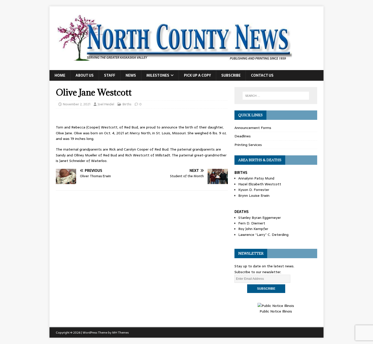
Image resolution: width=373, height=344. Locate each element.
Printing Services (248, 145)
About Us (85, 75)
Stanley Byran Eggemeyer (259, 217)
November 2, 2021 (76, 104)
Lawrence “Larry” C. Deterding (263, 234)
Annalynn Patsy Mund (256, 178)
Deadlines (242, 136)
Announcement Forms (252, 127)
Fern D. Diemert (251, 223)
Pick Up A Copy (197, 75)
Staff (109, 75)
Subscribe (231, 75)
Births (127, 104)
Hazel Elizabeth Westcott (259, 184)
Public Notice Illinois (276, 311)
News (131, 75)
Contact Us (262, 75)
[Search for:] (276, 95)
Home (60, 75)
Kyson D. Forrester (253, 189)
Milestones (157, 75)
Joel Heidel (106, 104)
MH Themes (120, 332)
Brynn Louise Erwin (253, 195)
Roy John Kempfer (253, 229)
